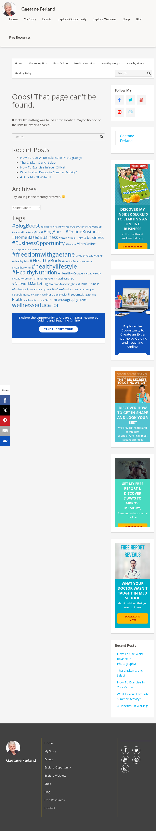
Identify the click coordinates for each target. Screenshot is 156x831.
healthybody (29, 300)
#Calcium (71, 244)
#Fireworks (36, 249)
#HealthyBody (45, 260)
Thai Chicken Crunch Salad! (38, 162)
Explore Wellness (105, 19)
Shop (126, 19)
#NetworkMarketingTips (63, 284)
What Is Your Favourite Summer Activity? (48, 172)
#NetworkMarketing (30, 283)
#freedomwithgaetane (43, 254)
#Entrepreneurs (20, 249)
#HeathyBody (92, 273)
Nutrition (51, 300)
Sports (82, 300)
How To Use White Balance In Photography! (51, 157)
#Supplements (21, 294)
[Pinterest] (5, 421)
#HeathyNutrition (22, 278)
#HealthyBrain (70, 261)
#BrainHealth (75, 238)
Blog (139, 19)
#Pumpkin (43, 289)
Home (13, 19)
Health (17, 299)
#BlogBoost (26, 225)
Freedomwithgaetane (82, 294)
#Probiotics (19, 289)
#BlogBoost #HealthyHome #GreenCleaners (64, 226)
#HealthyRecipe (70, 273)
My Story (30, 19)
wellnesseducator (35, 305)
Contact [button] (49, 808)
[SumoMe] (5, 441)
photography (68, 299)
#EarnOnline (86, 244)
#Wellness (46, 294)
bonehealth (60, 294)
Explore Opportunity (72, 19)
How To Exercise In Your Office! (42, 167)
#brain (63, 238)
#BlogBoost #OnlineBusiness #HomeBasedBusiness (56, 234)
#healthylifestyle (54, 266)
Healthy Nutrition (84, 63)
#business (94, 237)
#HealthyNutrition (34, 272)
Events (47, 19)
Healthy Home (135, 63)
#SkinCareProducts (62, 289)
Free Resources (20, 37)
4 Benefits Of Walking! (35, 177)
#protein (32, 289)
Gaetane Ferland (127, 138)
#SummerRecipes (84, 289)
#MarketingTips (65, 278)
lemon (40, 300)
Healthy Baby (23, 73)
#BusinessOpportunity (38, 243)
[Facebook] (5, 400)
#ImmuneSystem (44, 278)
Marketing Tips (38, 63)
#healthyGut (86, 261)
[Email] (5, 431)
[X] (5, 410)
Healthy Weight (111, 63)
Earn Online (60, 63)
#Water (35, 294)
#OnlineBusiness (88, 284)
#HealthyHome (21, 267)
